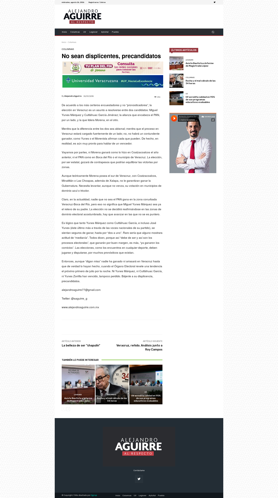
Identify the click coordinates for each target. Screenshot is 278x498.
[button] (213, 32)
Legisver (78, 395)
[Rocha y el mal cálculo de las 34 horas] (112, 384)
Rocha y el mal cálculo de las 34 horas (112, 399)
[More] (157, 327)
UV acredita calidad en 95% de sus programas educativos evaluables (146, 398)
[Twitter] (214, 2)
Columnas (72, 42)
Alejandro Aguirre (73, 96)
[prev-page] (63, 409)
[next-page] (68, 409)
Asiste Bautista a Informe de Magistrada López (78, 399)
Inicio (64, 42)
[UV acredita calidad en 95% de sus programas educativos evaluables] (145, 384)
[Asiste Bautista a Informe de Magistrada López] (78, 384)
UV (146, 392)
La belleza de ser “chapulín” (81, 345)
